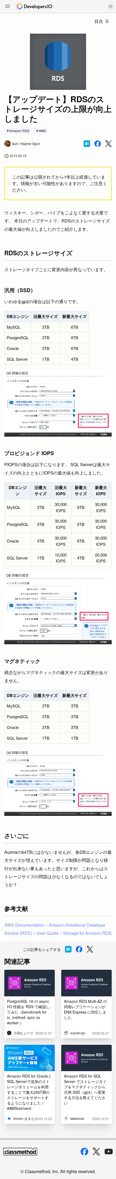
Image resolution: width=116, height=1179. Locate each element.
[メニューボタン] (7, 6)
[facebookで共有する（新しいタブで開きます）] (97, 143)
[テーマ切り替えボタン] (110, 6)
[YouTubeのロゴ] (108, 1151)
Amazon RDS (19, 130)
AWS (42, 130)
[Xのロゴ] (96, 1152)
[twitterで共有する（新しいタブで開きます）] (108, 143)
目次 (98, 21)
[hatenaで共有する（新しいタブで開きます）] (87, 143)
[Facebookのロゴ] (84, 1151)
